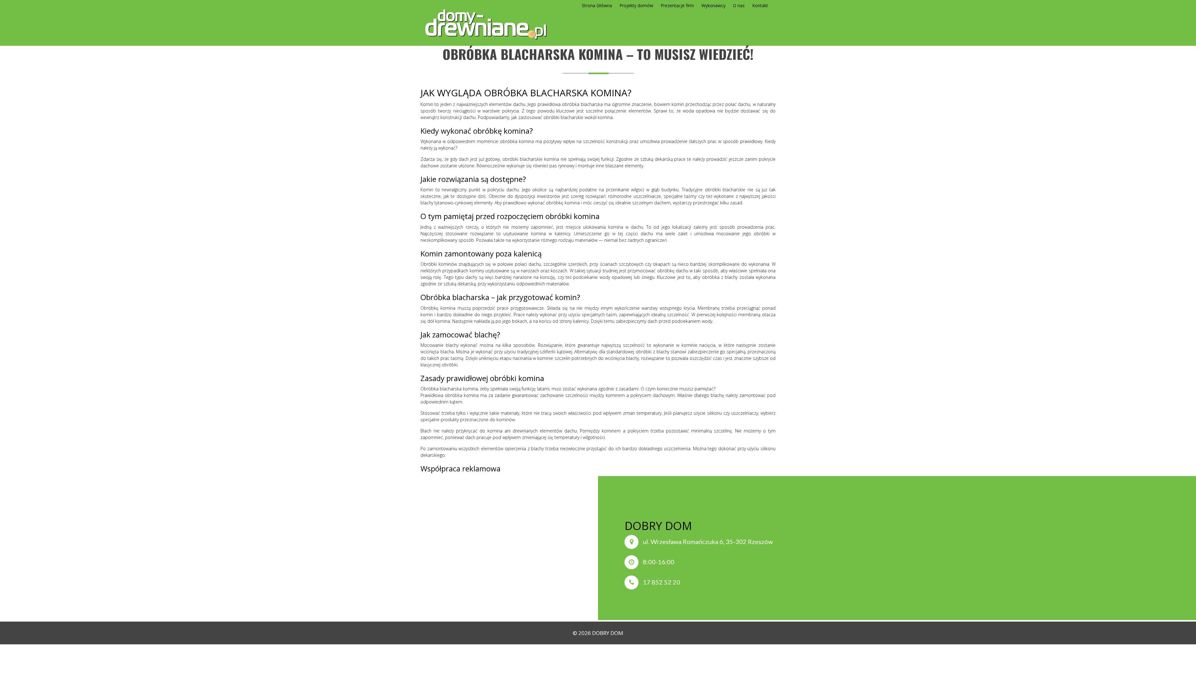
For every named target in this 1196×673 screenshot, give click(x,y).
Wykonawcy (713, 5)
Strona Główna (597, 5)
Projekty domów (636, 5)
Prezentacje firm (677, 5)
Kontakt (760, 5)
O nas (739, 5)
